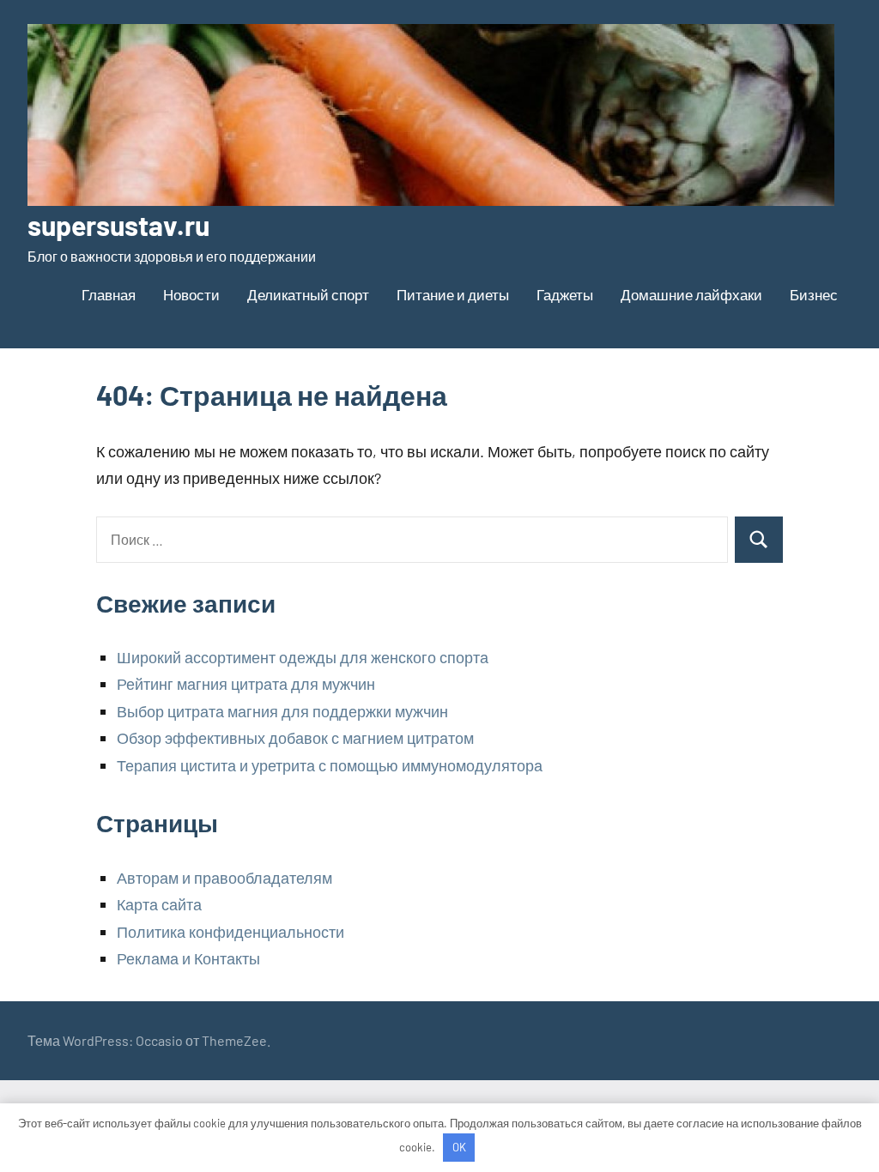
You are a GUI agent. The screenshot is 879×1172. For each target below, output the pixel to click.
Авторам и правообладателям (224, 877)
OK (459, 1147)
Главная (109, 294)
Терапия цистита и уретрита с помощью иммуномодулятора (330, 765)
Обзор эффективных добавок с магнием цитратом (295, 737)
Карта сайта (159, 904)
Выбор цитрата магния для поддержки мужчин (282, 711)
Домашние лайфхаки (691, 294)
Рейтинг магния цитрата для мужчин (246, 683)
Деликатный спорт (308, 294)
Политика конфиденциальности (230, 931)
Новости (191, 294)
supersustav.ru (118, 224)
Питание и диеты (453, 294)
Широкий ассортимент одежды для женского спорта (302, 657)
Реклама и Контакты (188, 958)
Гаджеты (564, 294)
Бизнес (814, 294)
